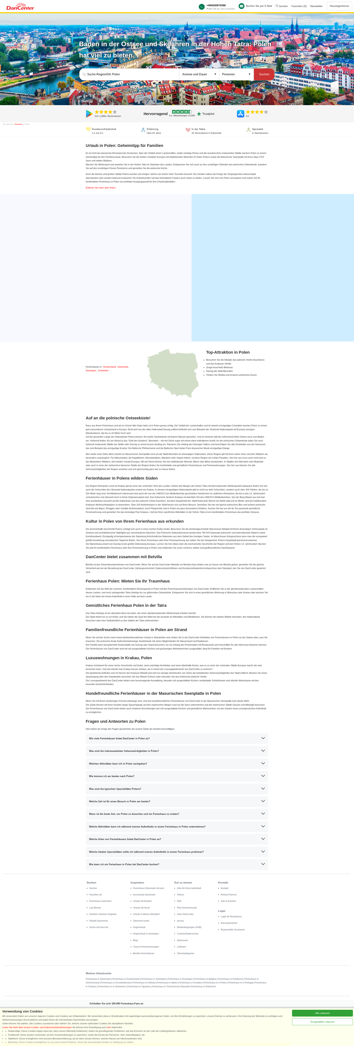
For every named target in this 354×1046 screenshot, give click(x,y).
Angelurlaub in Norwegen (146, 933)
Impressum (182, 940)
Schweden (103, 370)
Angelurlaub (139, 927)
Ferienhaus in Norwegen (180, 979)
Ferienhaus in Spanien (138, 986)
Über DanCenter (185, 914)
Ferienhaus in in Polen (215, 982)
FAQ (179, 901)
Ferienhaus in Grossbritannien (116, 982)
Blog (135, 940)
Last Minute (95, 907)
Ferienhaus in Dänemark (98, 979)
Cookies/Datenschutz (187, 933)
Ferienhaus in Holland (144, 982)
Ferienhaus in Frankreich (230, 979)
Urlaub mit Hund (141, 907)
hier (109, 1027)
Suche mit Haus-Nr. (99, 927)
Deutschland (109, 367)
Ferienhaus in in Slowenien (112, 986)
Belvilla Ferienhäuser (144, 953)
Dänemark (123, 367)
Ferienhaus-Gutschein (100, 901)
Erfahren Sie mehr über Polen (101, 187)
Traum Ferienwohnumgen (146, 946)
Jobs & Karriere (228, 901)
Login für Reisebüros (231, 916)
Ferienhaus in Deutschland (125, 979)
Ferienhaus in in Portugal (240, 982)
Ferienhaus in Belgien (205, 979)
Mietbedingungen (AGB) (189, 927)
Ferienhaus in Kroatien (190, 982)
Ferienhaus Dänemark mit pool (148, 888)
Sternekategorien (185, 953)
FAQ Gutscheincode (187, 907)
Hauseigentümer (339, 5)
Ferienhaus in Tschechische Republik (171, 986)
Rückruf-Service (229, 894)
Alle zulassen (322, 1013)
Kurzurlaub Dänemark (144, 894)
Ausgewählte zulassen (322, 1021)
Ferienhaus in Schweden (153, 979)
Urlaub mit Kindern (142, 901)
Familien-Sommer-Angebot (102, 914)
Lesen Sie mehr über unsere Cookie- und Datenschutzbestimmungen (37, 1027)
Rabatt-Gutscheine (98, 921)
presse (180, 921)
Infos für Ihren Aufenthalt (189, 888)
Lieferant (181, 946)
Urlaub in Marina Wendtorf (146, 914)
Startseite (18, 124)
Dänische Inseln (141, 921)
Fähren (180, 894)
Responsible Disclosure (233, 929)
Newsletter (316, 6)
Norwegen (91, 370)
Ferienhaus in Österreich (203, 986)
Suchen (283, 6)
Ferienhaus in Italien (167, 982)
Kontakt (224, 888)
